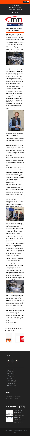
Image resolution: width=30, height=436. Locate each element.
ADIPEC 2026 (17, 417)
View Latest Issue (11, 9)
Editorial (14, 7)
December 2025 (10, 383)
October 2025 (10, 387)
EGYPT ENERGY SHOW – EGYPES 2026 (18, 412)
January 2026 (10, 382)
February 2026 (10, 380)
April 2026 (9, 376)
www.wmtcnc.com (10, 324)
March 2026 (9, 378)
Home (10, 7)
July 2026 (9, 371)
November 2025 (10, 385)
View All (22, 406)
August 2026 (10, 370)
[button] (26, 2)
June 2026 (9, 373)
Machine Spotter (19, 9)
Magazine (19, 7)
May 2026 (9, 375)
